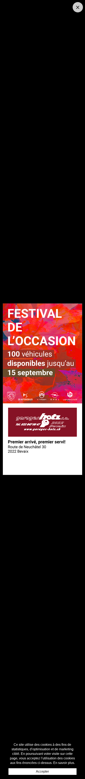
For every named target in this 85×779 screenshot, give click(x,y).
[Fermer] (78, 7)
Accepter (42, 771)
